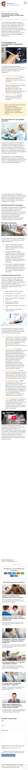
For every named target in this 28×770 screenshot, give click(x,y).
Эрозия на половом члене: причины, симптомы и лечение (12, 596)
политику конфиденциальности (13, 748)
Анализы (15, 11)
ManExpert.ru (11, 3)
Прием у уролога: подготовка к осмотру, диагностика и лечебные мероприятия (13, 618)
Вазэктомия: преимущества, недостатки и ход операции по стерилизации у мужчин (12, 705)
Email (3, 725)
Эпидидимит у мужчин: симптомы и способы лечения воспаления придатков (13, 641)
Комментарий (4, 730)
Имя (2, 721)
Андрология (9, 11)
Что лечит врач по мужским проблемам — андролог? (11, 684)
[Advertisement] (14, 179)
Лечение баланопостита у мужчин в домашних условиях (13, 662)
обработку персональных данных (14, 746)
